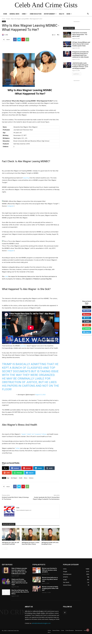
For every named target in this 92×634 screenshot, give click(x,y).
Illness (25, 478)
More (68, 14)
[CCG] (3, 35)
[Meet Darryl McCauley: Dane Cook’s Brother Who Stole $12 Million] (6, 592)
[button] (88, 14)
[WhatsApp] (27, 39)
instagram (10, 206)
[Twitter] (19, 39)
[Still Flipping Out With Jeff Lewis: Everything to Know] (50, 534)
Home (5, 14)
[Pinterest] (23, 39)
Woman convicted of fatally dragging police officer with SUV (50, 588)
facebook (16, 468)
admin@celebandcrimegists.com (41, 623)
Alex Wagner (14, 478)
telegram (31, 472)
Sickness (31, 478)
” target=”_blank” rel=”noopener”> (34, 434)
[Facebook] (15, 39)
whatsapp (19, 472)
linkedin (39, 468)
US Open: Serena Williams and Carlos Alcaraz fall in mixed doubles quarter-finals (81, 44)
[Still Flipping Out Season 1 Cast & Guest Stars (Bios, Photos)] (31, 534)
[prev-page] (3, 548)
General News (14, 14)
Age (8, 478)
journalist (23, 346)
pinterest (28, 468)
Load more (76, 74)
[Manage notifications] (87, 630)
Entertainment (49, 14)
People (8, 19)
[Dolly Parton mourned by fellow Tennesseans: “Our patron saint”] (67, 35)
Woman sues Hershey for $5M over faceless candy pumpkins (49, 570)
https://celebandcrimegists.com (23, 510)
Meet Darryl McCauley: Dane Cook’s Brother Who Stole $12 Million (20, 591)
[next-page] (6, 548)
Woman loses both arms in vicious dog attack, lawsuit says (50, 579)
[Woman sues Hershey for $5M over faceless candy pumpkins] (37, 570)
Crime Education (35, 14)
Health (61, 14)
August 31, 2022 (40, 394)
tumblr (51, 468)
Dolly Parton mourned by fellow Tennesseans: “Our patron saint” (79, 34)
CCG (7, 34)
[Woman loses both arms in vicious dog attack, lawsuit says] (37, 579)
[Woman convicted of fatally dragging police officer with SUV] (37, 589)
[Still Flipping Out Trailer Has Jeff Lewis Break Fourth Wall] (11, 534)
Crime (24, 14)
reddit (8, 472)
